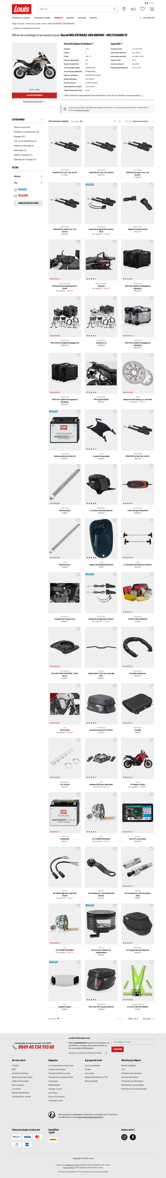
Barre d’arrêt (65, 730)
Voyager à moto (55, 1089)
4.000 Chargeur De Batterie (137, 510)
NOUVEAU (22, 189)
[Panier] (151, 9)
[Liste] (119, 121)
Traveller (138, 730)
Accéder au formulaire (82, 110)
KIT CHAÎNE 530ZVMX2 (101, 839)
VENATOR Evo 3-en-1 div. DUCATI (101, 172)
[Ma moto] (133, 9)
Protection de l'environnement (134, 1089)
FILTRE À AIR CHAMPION (137, 619)
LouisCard (16, 1089)
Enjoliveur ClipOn (64, 1007)
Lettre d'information (20, 1081)
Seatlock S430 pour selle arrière (101, 784)
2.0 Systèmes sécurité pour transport (138, 565)
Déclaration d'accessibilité (132, 1085)
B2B (13, 1069)
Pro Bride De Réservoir (137, 673)
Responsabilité (91, 1081)
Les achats (89, 1073)
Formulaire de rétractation (132, 1081)
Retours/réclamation (21, 1093)
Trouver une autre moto (33, 101)
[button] (149, 3)
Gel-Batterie (64, 839)
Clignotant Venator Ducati (137, 229)
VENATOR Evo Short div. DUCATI (138, 456)
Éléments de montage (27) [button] (25, 159)
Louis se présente (92, 1065)
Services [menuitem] (93, 18)
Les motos (52, 1093)
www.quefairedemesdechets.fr (90, 1117)
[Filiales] (124, 9)
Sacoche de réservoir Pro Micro (101, 730)
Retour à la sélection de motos (27, 28)
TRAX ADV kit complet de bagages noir (64, 343)
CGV (123, 1069)
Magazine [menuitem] (82, 18)
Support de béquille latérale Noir (101, 565)
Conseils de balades (57, 1069)
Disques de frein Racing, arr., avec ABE (137, 399)
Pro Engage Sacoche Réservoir (137, 950)
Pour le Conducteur (56, 1097)
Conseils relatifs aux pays (59, 1073)
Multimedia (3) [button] (20, 150)
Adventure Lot (101, 343)
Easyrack (101, 286)
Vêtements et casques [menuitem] (21, 18)
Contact (15, 1065)
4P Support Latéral (138, 784)
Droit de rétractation (129, 1077)
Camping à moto (55, 1100)
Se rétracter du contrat (21, 1097)
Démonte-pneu (64, 510)
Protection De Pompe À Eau (64, 619)
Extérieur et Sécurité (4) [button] (24, 146)
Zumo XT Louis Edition (137, 839)
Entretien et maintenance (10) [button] (26, 132)
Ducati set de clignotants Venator (101, 619)
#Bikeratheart (54, 1085)
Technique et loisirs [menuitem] (42, 18)
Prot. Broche (65, 784)
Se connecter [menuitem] (148, 18)
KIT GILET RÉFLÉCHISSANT (137, 1007)
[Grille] (115, 121)
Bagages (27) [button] (19, 136)
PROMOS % (23, 195)
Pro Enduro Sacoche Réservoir (101, 510)
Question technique (20, 1073)
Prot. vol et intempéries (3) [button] (25, 141)
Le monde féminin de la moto (61, 1065)
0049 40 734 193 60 (36, 1047)
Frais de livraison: (68, 1168)
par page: (75, 121)
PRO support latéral (101, 399)
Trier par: (128, 121)
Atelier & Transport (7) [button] (23, 155)
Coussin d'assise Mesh (101, 456)
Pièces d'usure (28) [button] (22, 127)
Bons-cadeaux (18, 1085)
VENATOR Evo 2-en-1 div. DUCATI (64, 172)
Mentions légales (128, 1065)
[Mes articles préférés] (142, 9)
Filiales (88, 1069)
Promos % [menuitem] (58, 18)
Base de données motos (22, 1077)
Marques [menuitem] (70, 18)
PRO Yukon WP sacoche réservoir (101, 1007)
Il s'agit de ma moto (34, 95)
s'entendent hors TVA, (72, 1165)
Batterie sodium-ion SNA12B (64, 456)
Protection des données (131, 1073)
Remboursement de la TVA (96, 1077)
